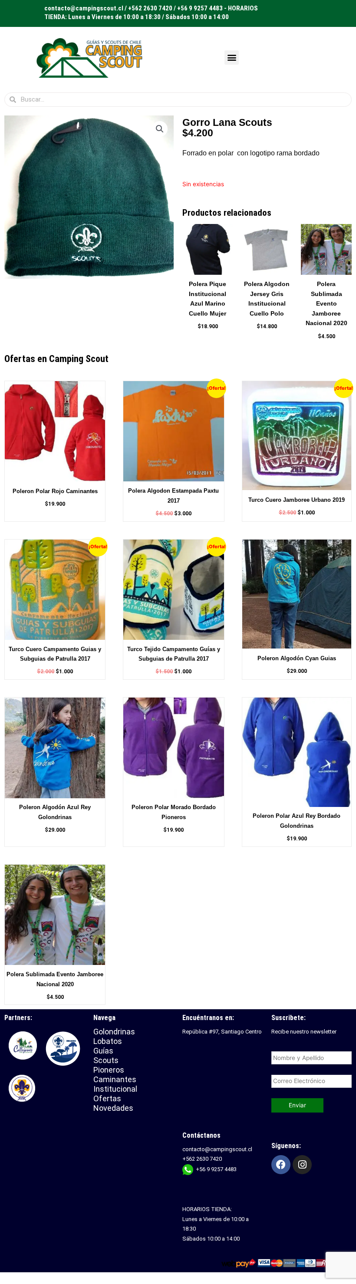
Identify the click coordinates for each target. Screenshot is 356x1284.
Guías (103, 1050)
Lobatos (107, 1041)
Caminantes (114, 1079)
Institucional (116, 1088)
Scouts (106, 1060)
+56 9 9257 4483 (216, 1169)
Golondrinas (114, 1031)
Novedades (113, 1108)
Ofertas (107, 1098)
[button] (231, 57)
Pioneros (108, 1069)
